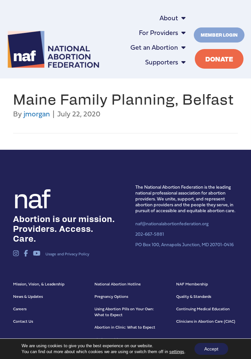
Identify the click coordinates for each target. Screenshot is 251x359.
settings (176, 351)
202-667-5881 (149, 234)
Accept (211, 348)
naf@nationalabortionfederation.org (172, 223)
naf (31, 197)
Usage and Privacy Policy (67, 254)
